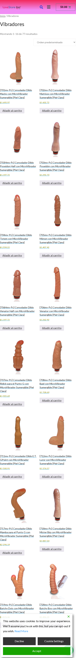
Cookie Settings (54, 641)
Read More (21, 631)
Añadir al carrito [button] (12, 110)
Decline (19, 641)
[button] (49, 7)
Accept (36, 651)
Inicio (2, 16)
